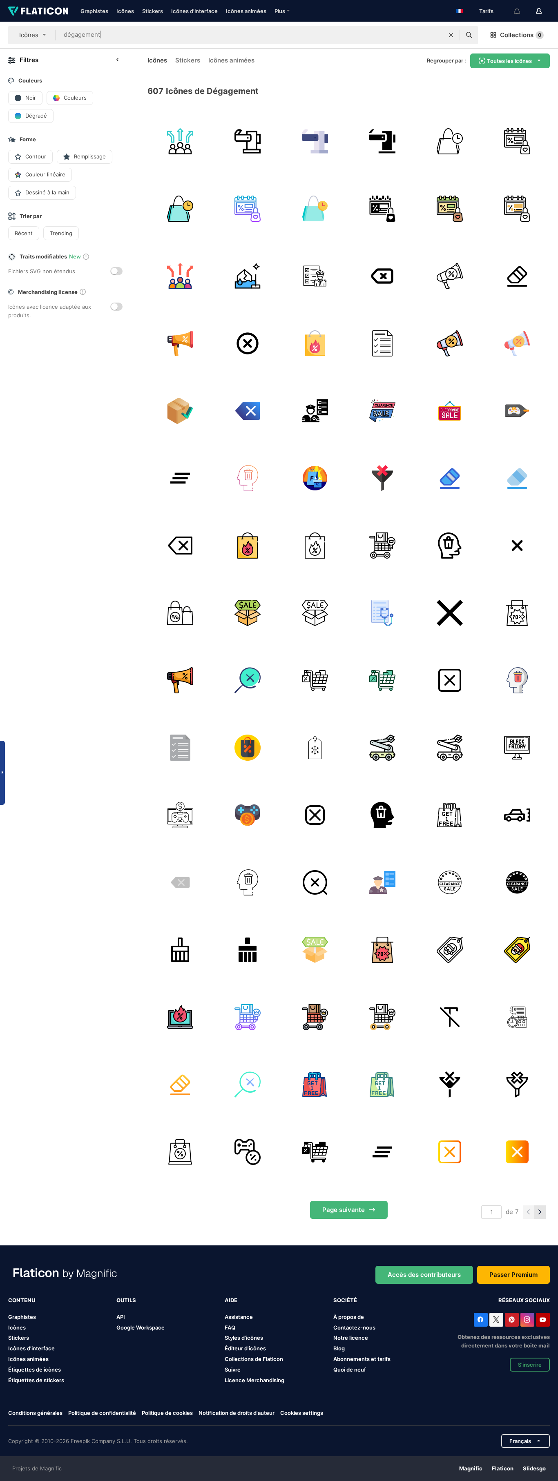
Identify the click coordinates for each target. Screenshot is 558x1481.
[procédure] (382, 613)
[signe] (382, 411)
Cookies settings (301, 1413)
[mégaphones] (449, 276)
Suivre (233, 1369)
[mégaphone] (180, 343)
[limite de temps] (517, 1017)
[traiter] (382, 545)
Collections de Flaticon (254, 1359)
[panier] (315, 680)
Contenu (21, 1300)
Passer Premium (513, 1274)
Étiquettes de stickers (36, 1380)
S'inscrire (530, 1364)
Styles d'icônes (244, 1337)
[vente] (315, 747)
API (120, 1317)
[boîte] (247, 613)
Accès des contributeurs (424, 1274)
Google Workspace (140, 1327)
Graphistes (94, 11)
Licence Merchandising (254, 1380)
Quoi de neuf (349, 1369)
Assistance (239, 1317)
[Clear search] (451, 35)
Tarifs (486, 11)
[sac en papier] (180, 1152)
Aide (231, 1300)
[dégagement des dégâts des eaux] (247, 276)
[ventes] (517, 411)
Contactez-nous (354, 1327)
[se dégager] (180, 141)
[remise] (247, 747)
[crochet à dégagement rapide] (247, 141)
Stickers (152, 11)
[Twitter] (496, 1320)
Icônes (125, 11)
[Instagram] (527, 1320)
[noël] (449, 950)
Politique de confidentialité (102, 1413)
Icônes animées (246, 11)
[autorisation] (180, 411)
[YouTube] (543, 1320)
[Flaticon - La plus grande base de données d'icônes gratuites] (38, 11)
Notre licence (350, 1337)
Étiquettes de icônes (34, 1369)
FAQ (230, 1327)
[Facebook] (481, 1320)
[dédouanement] (315, 276)
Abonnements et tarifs (362, 1359)
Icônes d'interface (194, 11)
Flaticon (502, 1468)
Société (345, 1300)
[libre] (449, 815)
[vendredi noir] (315, 478)
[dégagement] (449, 141)
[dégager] (382, 276)
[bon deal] (315, 343)
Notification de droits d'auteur (237, 1413)
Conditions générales (35, 1413)
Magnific (470, 1468)
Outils (126, 1300)
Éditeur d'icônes (245, 1348)
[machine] (382, 747)
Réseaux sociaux (524, 1300)
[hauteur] (517, 815)
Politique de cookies (167, 1413)
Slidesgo (534, 1468)
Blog (339, 1348)
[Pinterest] (512, 1320)
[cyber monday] (180, 613)
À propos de (348, 1317)
